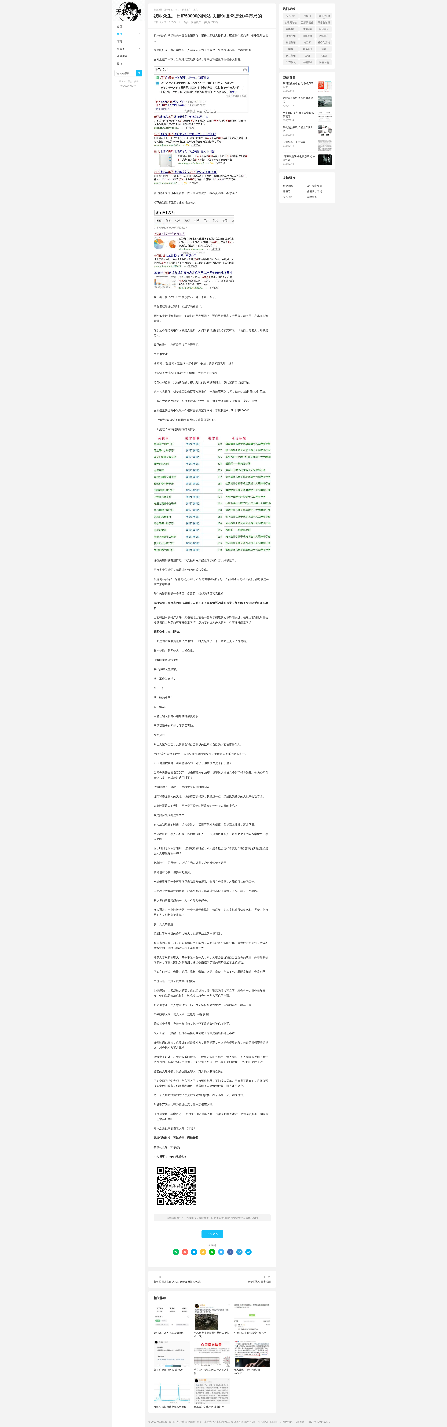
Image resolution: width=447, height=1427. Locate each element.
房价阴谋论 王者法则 (259, 1281)
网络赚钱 (291, 29)
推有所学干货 (314, 191)
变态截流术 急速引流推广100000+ (248, 1371)
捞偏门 (307, 15)
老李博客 (312, 196)
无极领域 (128, 10)
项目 (119, 34)
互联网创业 (307, 22)
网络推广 (186, 9)
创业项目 (307, 49)
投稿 (119, 63)
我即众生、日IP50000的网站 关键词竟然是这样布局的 (228, 1217)
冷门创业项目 (324, 16)
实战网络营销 (291, 23)
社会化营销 (324, 42)
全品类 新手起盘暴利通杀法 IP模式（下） (211, 1334)
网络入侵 (324, 62)
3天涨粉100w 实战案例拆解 (169, 1332)
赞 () (212, 1234)
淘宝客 (307, 42)
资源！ (121, 48)
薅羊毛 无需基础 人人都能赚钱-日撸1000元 (177, 1281)
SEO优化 (291, 62)
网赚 (290, 49)
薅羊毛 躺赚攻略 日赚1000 (168, 1369)
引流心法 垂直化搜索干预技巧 (250, 1332)
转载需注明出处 (188, 1421)
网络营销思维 (324, 23)
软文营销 (291, 55)
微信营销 (291, 35)
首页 (119, 26)
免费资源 (288, 185)
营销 (323, 49)
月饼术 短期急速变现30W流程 (170, 1406)
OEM (324, 55)
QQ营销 (307, 29)
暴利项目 (324, 29)
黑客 (130, 81)
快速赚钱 (307, 62)
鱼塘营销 (291, 42)
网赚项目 (307, 35)
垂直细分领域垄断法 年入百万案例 (211, 1371)
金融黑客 (122, 56)
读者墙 (122, 81)
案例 (307, 55)
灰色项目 (291, 15)
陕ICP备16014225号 (319, 1421)
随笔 (119, 41)
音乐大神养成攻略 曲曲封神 (209, 1406)
